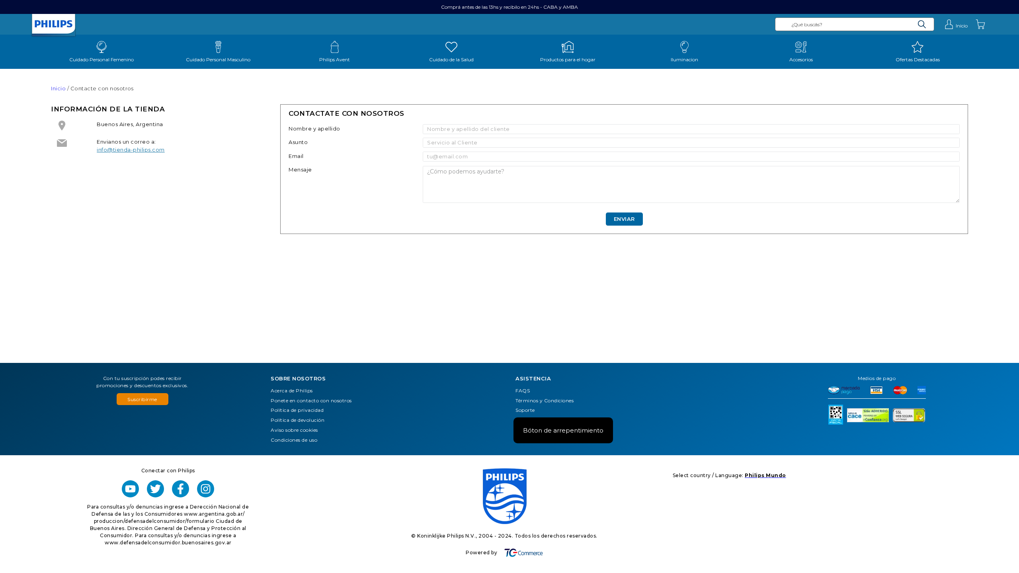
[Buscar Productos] (922, 24)
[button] (142, 399)
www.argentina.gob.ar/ (214, 514)
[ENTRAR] (956, 24)
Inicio (58, 88)
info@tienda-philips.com (131, 149)
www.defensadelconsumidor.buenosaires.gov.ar (168, 543)
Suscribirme (142, 399)
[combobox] (854, 24)
